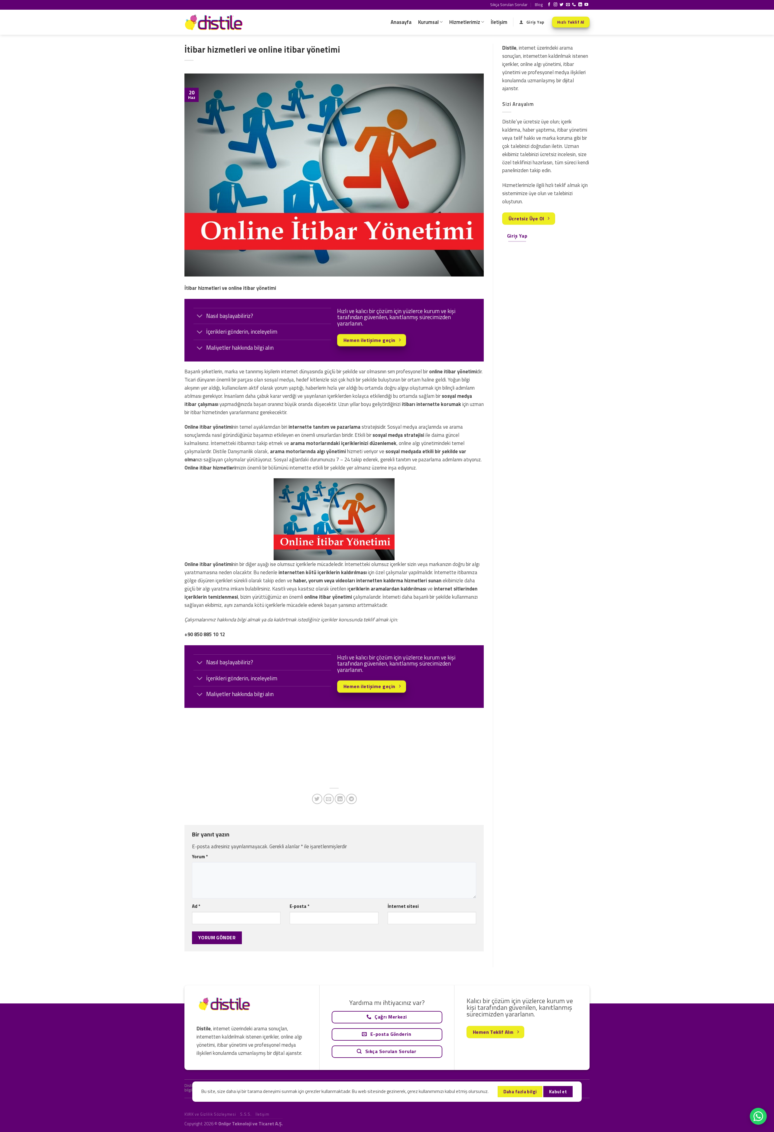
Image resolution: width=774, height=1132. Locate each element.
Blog (539, 5)
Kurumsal (428, 22)
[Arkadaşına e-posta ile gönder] (329, 799)
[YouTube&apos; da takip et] (586, 5)
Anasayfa (401, 22)
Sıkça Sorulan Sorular (509, 5)
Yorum (200, 856)
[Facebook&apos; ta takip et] (549, 5)
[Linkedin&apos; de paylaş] (340, 799)
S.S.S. (245, 1114)
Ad (196, 906)
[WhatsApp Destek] (758, 1116)
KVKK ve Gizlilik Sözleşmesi (210, 1114)
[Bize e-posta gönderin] (568, 5)
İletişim (499, 22)
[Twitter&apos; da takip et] (562, 5)
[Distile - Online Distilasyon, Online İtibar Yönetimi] (214, 22)
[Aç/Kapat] (200, 316)
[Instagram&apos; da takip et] (556, 5)
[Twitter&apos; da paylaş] (317, 799)
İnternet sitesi (403, 906)
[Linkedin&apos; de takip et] (580, 5)
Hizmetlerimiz (464, 22)
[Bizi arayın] (574, 5)
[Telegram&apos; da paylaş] (351, 799)
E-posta (299, 906)
